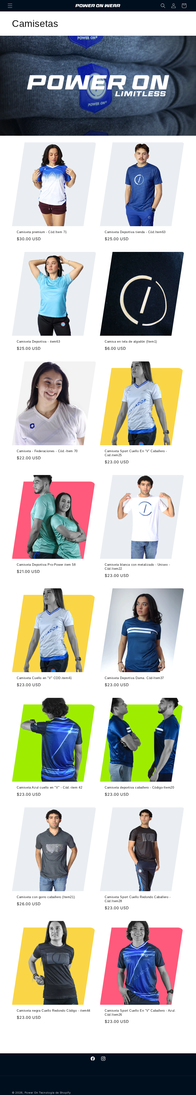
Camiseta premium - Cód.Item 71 (42, 232)
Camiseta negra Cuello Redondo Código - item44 (53, 1010)
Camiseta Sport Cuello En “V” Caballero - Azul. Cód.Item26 (140, 1012)
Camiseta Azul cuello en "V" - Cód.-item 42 (49, 787)
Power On (31, 1092)
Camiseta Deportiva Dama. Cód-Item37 (134, 678)
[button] (10, 5)
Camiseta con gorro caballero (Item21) (46, 897)
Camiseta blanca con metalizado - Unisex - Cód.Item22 (137, 566)
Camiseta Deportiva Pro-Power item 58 (46, 564)
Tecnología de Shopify (55, 1092)
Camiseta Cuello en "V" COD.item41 (44, 678)
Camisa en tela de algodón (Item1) (131, 341)
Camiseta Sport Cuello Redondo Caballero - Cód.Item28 (138, 899)
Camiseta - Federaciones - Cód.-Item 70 (47, 451)
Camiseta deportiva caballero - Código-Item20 (139, 787)
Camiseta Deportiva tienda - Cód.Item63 (135, 232)
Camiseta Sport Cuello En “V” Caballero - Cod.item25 (136, 453)
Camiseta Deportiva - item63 (38, 341)
